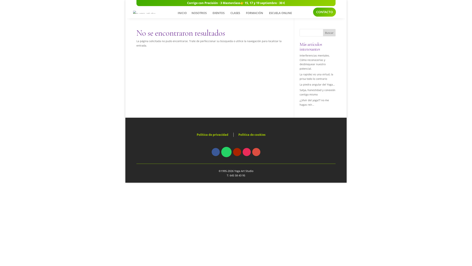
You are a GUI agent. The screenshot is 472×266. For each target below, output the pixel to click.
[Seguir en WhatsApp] (226, 152)
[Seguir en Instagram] (247, 152)
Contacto (324, 12)
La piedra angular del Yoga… (317, 84)
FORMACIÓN (254, 13)
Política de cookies (252, 135)
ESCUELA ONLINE (280, 13)
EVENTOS (219, 13)
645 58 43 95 (237, 175)
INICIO (182, 13)
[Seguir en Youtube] (237, 152)
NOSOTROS (199, 13)
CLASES (235, 13)
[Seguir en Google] (256, 152)
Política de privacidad (212, 135)
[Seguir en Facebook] (216, 152)
